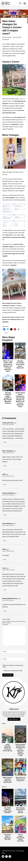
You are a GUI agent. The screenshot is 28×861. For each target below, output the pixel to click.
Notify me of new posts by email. (13, 670)
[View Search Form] (20, 3)
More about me (13, 719)
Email (5, 659)
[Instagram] (10, 856)
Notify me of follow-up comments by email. (13, 666)
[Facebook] (3, 856)
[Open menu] (25, 3)
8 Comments (5, 39)
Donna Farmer (8, 37)
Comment (5, 624)
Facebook (5, 321)
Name (5, 651)
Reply (4, 442)
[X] (6, 856)
